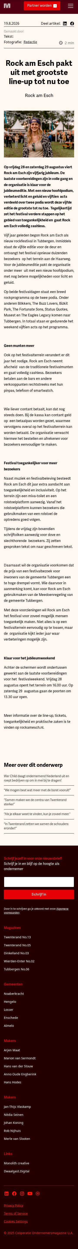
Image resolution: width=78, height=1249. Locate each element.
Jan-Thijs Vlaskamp (17, 1107)
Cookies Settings (16, 1221)
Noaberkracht (14, 994)
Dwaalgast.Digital (16, 1171)
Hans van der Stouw (18, 1066)
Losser (8, 1010)
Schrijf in (39, 894)
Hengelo (10, 1002)
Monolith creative (16, 1163)
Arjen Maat (12, 1050)
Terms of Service (16, 1213)
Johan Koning (13, 1123)
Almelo (9, 1026)
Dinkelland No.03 (16, 953)
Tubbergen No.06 (16, 969)
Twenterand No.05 (17, 945)
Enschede (11, 1018)
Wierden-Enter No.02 (19, 961)
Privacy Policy (13, 1205)
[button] (69, 6)
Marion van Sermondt (20, 1058)
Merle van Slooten (17, 1139)
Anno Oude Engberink (20, 1074)
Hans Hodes (12, 1082)
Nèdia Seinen (13, 1115)
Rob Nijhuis (12, 1131)
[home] (7, 6)
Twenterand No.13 (17, 937)
